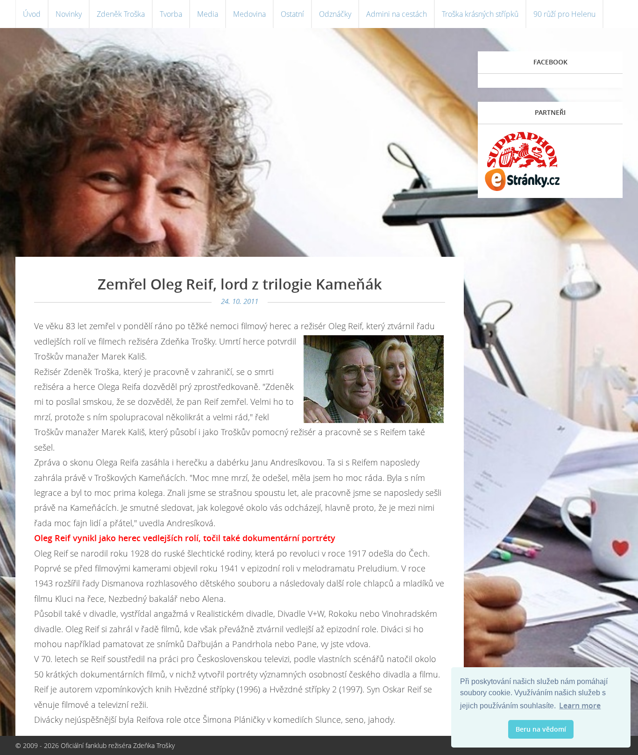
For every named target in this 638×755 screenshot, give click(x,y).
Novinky (69, 14)
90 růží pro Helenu (564, 14)
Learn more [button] (580, 705)
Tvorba (171, 14)
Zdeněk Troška (121, 14)
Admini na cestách (396, 14)
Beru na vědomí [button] (541, 729)
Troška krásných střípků (480, 14)
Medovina (249, 14)
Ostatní (292, 14)
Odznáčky (335, 14)
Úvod (32, 14)
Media (207, 14)
